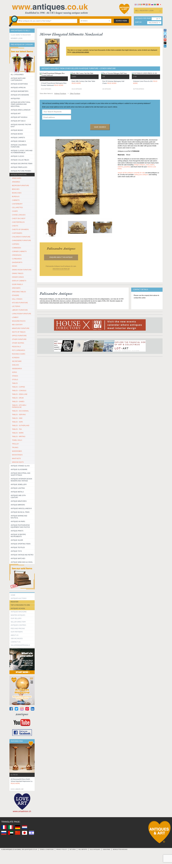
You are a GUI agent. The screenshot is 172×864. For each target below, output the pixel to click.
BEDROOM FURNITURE (20, 185)
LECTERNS (16, 306)
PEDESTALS (16, 347)
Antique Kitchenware (20, 95)
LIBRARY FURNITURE (20, 310)
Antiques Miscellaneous (21, 508)
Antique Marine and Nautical (19, 517)
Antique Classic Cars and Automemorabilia (21, 152)
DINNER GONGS (18, 277)
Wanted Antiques (18, 615)
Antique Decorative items (21, 163)
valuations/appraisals (20, 645)
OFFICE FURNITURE (19, 336)
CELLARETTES (17, 207)
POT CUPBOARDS (18, 350)
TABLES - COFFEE (18, 387)
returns (73, 849)
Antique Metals (17, 492)
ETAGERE (15, 295)
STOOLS (15, 379)
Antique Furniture (19, 174)
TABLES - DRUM (18, 398)
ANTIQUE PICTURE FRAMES (21, 171)
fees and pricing (18, 628)
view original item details (80, 52)
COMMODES (16, 248)
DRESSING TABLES (19, 292)
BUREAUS (15, 196)
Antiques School (18, 608)
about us (14, 635)
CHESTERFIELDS (18, 222)
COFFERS (15, 244)
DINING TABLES (17, 273)
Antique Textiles (18, 547)
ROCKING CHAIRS (18, 354)
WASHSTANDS (17, 455)
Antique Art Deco (18, 121)
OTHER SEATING (18, 343)
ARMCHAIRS (16, 178)
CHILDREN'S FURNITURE (21, 237)
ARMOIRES (16, 182)
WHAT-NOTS (16, 458)
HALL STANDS (17, 299)
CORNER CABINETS (19, 251)
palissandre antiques (61, 248)
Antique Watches (18, 558)
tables (152, 165)
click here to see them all (61, 269)
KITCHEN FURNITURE (20, 303)
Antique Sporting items (20, 544)
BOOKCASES (16, 193)
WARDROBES (17, 451)
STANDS (15, 376)
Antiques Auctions (18, 598)
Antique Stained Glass (20, 466)
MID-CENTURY (17, 325)
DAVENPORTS (17, 262)
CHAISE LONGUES (18, 215)
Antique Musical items (20, 512)
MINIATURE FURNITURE (20, 328)
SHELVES (15, 365)
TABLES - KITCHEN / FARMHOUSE (19, 406)
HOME (13, 595)
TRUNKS (15, 447)
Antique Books (17, 130)
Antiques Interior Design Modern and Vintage (21, 480)
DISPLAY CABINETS (19, 281)
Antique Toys (16, 551)
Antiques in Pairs (18, 521)
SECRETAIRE (17, 361)
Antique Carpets (18, 137)
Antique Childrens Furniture (19, 146)
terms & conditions (47, 849)
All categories (17, 74)
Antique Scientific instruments (18, 535)
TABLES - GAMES (18, 401)
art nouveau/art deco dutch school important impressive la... (22, 781)
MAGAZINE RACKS (18, 321)
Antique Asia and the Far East (21, 126)
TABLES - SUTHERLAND (20, 425)
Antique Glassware (19, 469)
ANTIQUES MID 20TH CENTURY (18, 496)
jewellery (127, 167)
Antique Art (16, 114)
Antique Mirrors (18, 505)
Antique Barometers (19, 91)
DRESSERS (16, 288)
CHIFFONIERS (17, 233)
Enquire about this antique (61, 257)
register (14, 602)
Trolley (15, 444)
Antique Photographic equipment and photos (20, 526)
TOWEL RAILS (17, 440)
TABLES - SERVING (19, 414)
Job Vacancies (17, 638)
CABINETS (16, 200)
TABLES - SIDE (17, 418)
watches (120, 167)
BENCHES (15, 189)
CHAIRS (15, 211)
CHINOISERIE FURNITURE (21, 240)
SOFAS (14, 372)
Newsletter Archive (120, 849)
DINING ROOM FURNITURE (21, 270)
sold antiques (95, 849)
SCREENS (15, 358)
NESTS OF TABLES (18, 332)
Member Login (16, 38)
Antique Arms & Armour (20, 110)
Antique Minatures (19, 501)
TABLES (15, 383)
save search (100, 127)
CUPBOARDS (17, 259)
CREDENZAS (16, 255)
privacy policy (61, 849)
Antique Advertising (19, 84)
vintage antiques (139, 165)
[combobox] (95, 21)
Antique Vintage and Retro (22, 555)
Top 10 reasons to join (20, 605)
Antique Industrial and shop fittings (20, 474)
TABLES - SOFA (17, 422)
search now (121, 21)
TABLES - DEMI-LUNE (19, 394)
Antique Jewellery (19, 484)
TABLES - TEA (17, 429)
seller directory (18, 622)
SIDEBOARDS (17, 369)
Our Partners (17, 632)
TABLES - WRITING (18, 436)
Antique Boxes (17, 134)
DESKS (14, 266)
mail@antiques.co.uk (29, 849)
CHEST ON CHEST (18, 218)
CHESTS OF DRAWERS (20, 229)
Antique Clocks (17, 156)
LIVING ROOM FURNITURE (21, 314)
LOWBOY (15, 317)
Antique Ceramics (18, 141)
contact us (15, 642)
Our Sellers (16, 618)
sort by (138, 22)
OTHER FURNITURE (19, 339)
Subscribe (106, 849)
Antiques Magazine (19, 612)
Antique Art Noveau (19, 117)
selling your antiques (141, 174)
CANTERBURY (17, 204)
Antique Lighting (18, 488)
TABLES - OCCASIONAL (20, 411)
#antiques (22, 714)
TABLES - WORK (18, 433)
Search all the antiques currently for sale (131, 173)
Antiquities (15, 98)
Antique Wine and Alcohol (22, 562)
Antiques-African (18, 87)
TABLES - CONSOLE (19, 390)
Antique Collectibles (20, 160)
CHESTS (15, 226)
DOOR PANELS (17, 284)
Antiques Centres (18, 625)
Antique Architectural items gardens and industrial (20, 104)
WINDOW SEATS (18, 462)
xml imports (82, 849)
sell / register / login (144, 10)
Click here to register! (21, 35)
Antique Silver (17, 540)
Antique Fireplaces (19, 167)
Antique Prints (17, 531)
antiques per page (143, 18)
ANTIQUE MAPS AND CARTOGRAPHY (18, 79)
